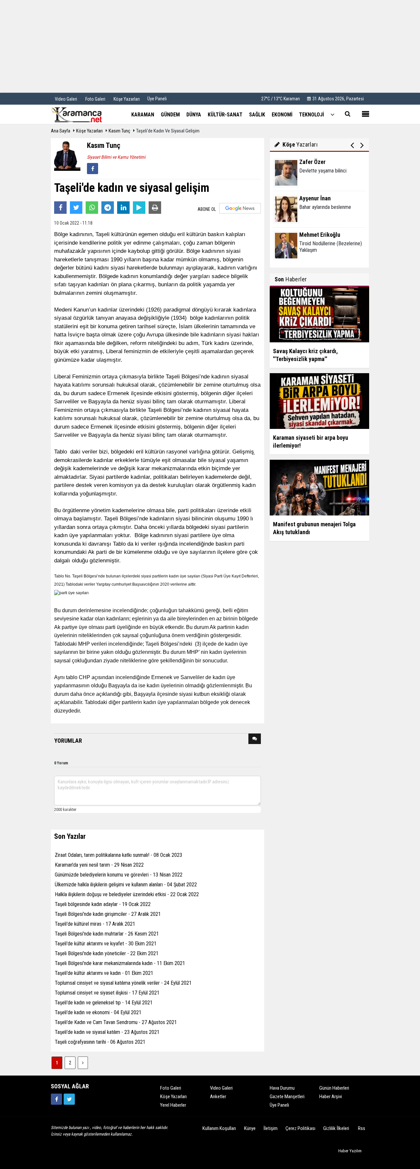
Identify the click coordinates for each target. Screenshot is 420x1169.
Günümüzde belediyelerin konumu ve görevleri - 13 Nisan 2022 (118, 875)
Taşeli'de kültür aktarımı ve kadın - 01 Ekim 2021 (104, 973)
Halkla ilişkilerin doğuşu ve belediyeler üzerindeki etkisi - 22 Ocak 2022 (127, 894)
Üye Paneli (157, 98)
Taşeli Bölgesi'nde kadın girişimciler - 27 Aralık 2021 (108, 914)
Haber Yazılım (350, 1150)
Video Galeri (221, 1088)
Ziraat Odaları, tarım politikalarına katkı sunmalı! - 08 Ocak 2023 (118, 855)
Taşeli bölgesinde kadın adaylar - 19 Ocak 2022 (103, 904)
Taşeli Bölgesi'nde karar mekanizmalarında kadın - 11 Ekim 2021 (120, 963)
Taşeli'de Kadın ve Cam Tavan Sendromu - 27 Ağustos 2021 (116, 1022)
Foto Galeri (170, 1088)
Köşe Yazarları (89, 131)
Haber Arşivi (330, 1096)
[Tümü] (332, 114)
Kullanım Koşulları (219, 1128)
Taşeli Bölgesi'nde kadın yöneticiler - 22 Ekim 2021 (106, 953)
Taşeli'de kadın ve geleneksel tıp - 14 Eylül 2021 (104, 1002)
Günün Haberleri (334, 1088)
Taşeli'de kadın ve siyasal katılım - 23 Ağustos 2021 (107, 1032)
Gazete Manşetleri (287, 1096)
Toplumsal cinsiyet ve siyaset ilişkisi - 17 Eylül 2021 (107, 993)
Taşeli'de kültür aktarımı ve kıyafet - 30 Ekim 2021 (106, 943)
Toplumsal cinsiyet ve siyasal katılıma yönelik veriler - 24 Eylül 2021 (123, 983)
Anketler (218, 1096)
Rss (361, 1128)
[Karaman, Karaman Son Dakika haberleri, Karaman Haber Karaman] (83, 114)
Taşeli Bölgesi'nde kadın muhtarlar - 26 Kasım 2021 (107, 934)
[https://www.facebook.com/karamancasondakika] (56, 1099)
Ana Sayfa (60, 131)
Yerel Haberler (173, 1105)
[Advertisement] (210, 46)
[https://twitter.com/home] (69, 1099)
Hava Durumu (282, 1088)
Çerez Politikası (300, 1128)
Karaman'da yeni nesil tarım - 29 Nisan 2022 (99, 865)
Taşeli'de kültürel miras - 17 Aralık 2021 (95, 924)
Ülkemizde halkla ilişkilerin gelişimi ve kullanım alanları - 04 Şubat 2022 (126, 884)
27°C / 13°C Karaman (280, 98)
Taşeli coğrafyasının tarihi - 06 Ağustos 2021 (100, 1042)
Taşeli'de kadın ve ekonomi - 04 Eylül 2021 (98, 1012)
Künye (250, 1128)
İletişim (270, 1128)
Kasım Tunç (119, 131)
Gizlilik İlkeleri (336, 1128)
